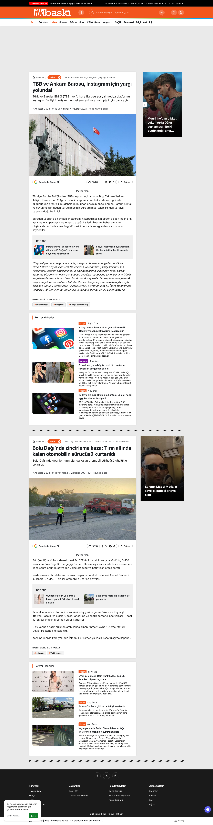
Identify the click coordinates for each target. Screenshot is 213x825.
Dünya (82, 323)
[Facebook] (97, 775)
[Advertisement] (106, 48)
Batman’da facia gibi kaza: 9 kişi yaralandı (102, 706)
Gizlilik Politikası (13, 816)
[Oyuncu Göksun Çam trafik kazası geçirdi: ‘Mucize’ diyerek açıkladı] (58, 599)
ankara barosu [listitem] (41, 304)
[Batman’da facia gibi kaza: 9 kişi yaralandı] (107, 599)
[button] (181, 12)
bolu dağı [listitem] (39, 653)
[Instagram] (115, 775)
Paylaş (181, 820)
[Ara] (174, 12)
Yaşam (82, 391)
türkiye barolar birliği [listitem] (78, 304)
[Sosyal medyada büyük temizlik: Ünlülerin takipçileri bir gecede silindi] (107, 250)
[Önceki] (145, 104)
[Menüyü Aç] (81, 12)
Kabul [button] (33, 816)
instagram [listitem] (58, 304)
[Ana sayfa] (31, 22)
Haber (82, 702)
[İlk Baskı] (52, 12)
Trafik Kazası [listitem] (55, 653)
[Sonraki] (179, 104)
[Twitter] (106, 775)
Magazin (83, 361)
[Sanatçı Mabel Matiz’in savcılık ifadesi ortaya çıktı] (162, 468)
